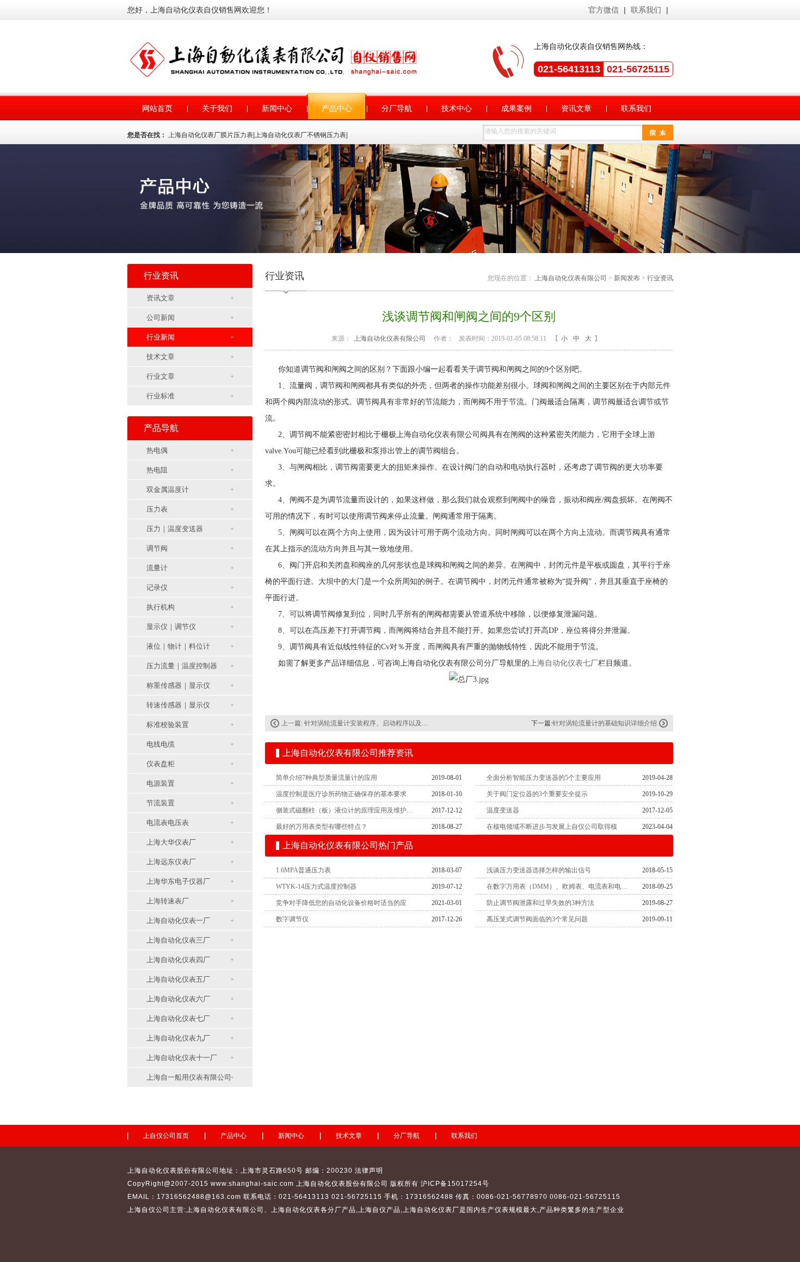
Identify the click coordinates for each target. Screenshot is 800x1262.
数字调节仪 (292, 919)
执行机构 (160, 607)
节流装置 (160, 803)
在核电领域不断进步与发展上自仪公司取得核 (552, 826)
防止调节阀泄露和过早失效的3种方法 (540, 903)
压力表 (157, 509)
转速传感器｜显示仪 (178, 705)
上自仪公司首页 (166, 1136)
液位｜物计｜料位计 (178, 646)
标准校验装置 (167, 725)
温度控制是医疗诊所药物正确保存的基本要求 (341, 794)
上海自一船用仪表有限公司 (188, 1077)
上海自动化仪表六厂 (178, 999)
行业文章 (160, 376)
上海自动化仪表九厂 (178, 1038)
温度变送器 (503, 810)
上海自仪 (372, 1210)
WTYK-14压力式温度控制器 (316, 886)
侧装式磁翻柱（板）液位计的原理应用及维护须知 (347, 810)
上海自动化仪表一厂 (178, 920)
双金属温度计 (167, 489)
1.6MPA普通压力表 (303, 870)
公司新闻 (160, 317)
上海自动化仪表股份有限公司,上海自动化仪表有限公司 (277, 58)
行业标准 (160, 396)
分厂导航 (406, 1136)
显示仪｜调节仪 (171, 627)
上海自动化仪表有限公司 (571, 278)
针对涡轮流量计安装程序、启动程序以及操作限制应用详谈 (389, 723)
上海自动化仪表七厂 (178, 1018)
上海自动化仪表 (296, 1210)
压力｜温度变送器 (174, 529)
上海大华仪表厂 (171, 842)
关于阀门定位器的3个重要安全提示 (537, 794)
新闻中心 (291, 1136)
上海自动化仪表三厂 (178, 940)
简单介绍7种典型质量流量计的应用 (326, 777)
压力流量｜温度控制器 (181, 666)
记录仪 (157, 587)
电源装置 (160, 783)
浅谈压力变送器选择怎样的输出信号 (539, 870)
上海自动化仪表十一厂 (181, 1058)
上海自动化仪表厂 (431, 1210)
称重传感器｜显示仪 (178, 685)
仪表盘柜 (160, 764)
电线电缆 (160, 744)
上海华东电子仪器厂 (178, 881)
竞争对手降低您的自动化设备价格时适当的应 (341, 903)
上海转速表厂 (167, 901)
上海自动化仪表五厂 (178, 979)
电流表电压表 (167, 822)
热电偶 (157, 450)
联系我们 (646, 9)
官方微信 (603, 9)
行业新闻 (160, 337)
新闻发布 (627, 278)
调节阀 (157, 548)
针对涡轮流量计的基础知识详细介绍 (604, 723)
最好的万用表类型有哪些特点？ (321, 826)
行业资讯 (660, 278)
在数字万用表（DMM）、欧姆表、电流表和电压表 (558, 886)
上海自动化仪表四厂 (178, 960)
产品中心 (233, 1136)
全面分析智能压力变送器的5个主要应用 (544, 777)
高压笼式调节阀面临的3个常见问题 (537, 919)
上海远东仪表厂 (171, 862)
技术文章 (160, 357)
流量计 (157, 568)
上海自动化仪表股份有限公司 (342, 1183)
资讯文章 (160, 298)
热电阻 (157, 470)
